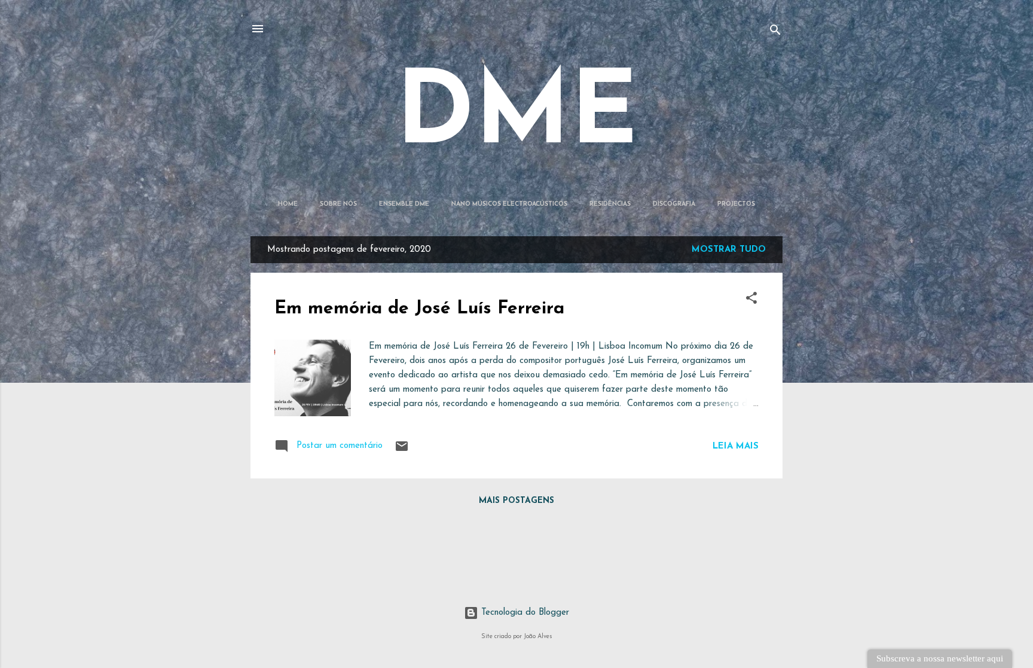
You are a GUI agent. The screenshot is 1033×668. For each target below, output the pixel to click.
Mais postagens (516, 500)
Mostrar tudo (729, 249)
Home (288, 204)
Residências (610, 204)
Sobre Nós (338, 204)
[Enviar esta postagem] (402, 451)
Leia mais (736, 446)
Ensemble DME (404, 204)
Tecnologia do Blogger (523, 612)
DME (517, 117)
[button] (751, 300)
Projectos (736, 204)
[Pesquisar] (775, 32)
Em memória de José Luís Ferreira (419, 309)
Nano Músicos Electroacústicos (509, 204)
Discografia (674, 204)
